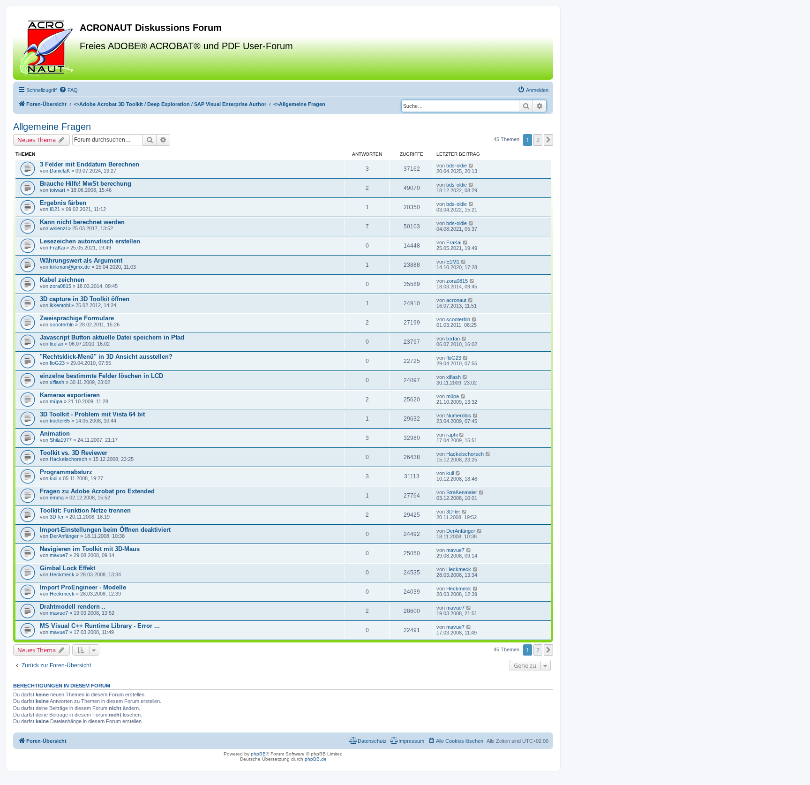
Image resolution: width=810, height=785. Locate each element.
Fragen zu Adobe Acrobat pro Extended (97, 491)
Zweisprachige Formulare (77, 318)
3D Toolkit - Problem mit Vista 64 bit (92, 414)
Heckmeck (62, 574)
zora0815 (60, 286)
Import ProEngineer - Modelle (83, 587)
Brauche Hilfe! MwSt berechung (85, 183)
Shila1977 (61, 440)
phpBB (258, 753)
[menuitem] (68, 90)
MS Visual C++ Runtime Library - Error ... (100, 625)
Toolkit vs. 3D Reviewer (73, 452)
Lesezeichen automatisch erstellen (90, 241)
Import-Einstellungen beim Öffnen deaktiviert (105, 529)
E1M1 (452, 261)
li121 (55, 209)
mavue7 (59, 555)
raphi (452, 435)
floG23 (57, 363)
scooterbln (62, 324)
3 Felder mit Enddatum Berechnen (89, 164)
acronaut (456, 300)
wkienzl (58, 228)
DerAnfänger (64, 536)
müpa (56, 401)
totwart (57, 190)
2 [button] (538, 140)
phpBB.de (316, 759)
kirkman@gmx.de (70, 267)
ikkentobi (60, 305)
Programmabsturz (66, 472)
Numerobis (458, 415)
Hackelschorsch (68, 459)
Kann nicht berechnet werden (82, 222)
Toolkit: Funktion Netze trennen (85, 510)
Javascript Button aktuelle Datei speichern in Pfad (112, 337)
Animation (55, 433)
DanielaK (60, 171)
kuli (53, 478)
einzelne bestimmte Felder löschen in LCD (101, 375)
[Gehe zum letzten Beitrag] (471, 165)
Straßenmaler (461, 492)
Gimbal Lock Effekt (67, 568)
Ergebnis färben (63, 202)
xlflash (57, 382)
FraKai (57, 247)
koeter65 (60, 420)
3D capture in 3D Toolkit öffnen (84, 298)
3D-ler (57, 517)
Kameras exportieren (70, 395)
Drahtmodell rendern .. (72, 606)
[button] (548, 139)
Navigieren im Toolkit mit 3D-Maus (90, 548)
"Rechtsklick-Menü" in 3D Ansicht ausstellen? (106, 356)
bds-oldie (456, 165)
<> (170, 104)
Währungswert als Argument (81, 260)
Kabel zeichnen (62, 279)
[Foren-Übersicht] (47, 46)
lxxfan (56, 344)
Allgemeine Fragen (52, 126)
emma (57, 497)
